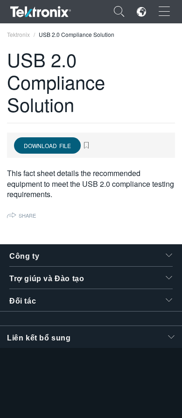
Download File (47, 145)
